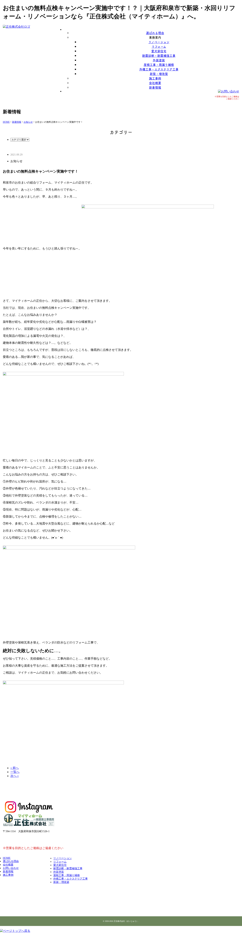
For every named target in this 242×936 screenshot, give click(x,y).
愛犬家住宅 (158, 51)
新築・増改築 (159, 74)
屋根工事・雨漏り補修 (159, 65)
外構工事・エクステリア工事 (158, 69)
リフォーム (159, 46)
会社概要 (155, 83)
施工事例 (155, 78)
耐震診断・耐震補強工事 (158, 55)
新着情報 (155, 87)
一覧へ (14, 771)
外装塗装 (159, 60)
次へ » (14, 775)
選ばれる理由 (155, 33)
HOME (7, 858)
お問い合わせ (11, 868)
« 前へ (14, 767)
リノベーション (158, 42)
